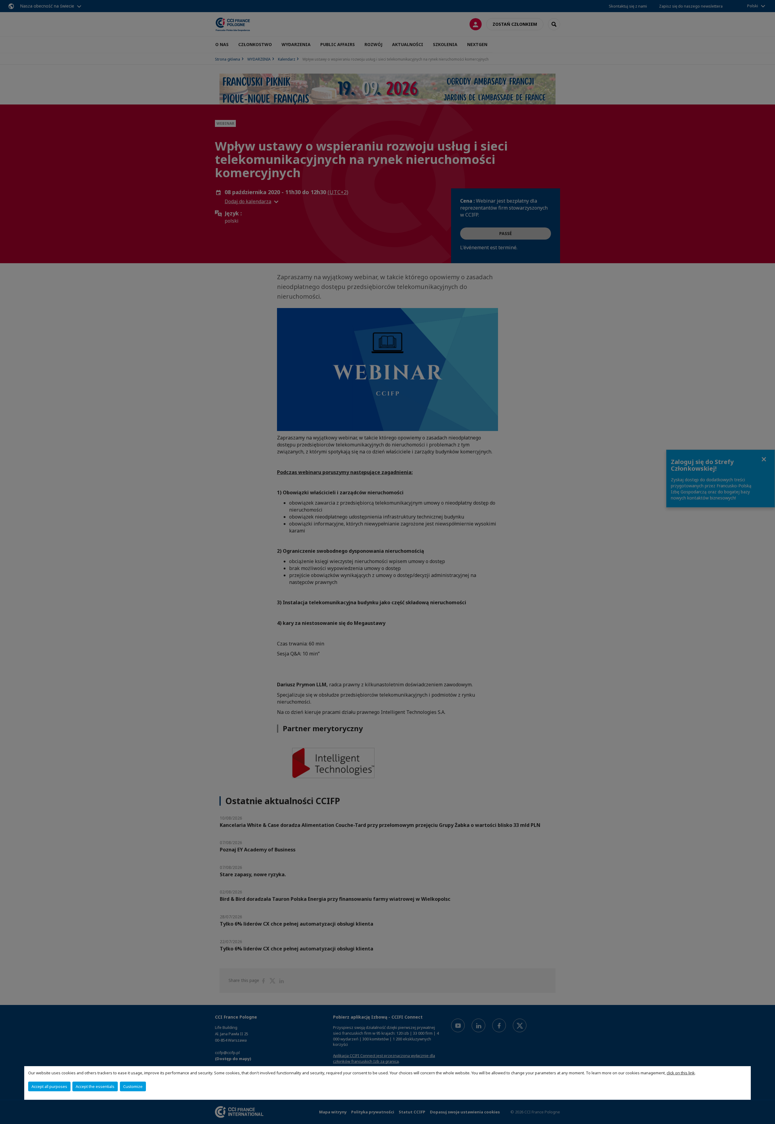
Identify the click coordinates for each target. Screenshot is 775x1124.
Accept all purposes (49, 1086)
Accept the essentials (95, 1086)
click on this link (681, 1073)
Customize (133, 1086)
